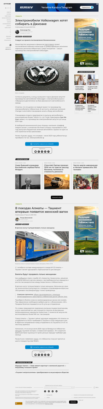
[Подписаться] (73, 387)
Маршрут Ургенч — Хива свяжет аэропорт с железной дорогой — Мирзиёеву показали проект (40, 366)
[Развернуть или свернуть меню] (10, 32)
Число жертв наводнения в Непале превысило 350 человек (85, 167)
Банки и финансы (6, 18)
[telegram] (53, 391)
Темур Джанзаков (26, 218)
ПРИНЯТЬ (73, 402)
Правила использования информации (83, 395)
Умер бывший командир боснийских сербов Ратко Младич (27, 167)
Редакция (8, 36)
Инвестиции (8, 16)
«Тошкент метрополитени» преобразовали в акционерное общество (42, 372)
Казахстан (8, 47)
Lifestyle (9, 25)
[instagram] (49, 391)
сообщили (22, 278)
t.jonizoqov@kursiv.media (26, 221)
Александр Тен (25, 30)
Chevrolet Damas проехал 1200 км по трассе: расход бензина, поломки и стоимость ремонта (56, 168)
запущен (18, 331)
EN (10, 8)
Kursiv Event (8, 27)
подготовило (49, 44)
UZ (8, 8)
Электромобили (27, 36)
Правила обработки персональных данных (85, 397)
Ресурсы (9, 19)
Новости (9, 12)
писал (30, 136)
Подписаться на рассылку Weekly (53, 385)
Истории (9, 14)
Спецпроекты (7, 40)
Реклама (8, 38)
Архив (48, 397)
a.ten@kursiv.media (25, 33)
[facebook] (45, 391)
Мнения (9, 21)
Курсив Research (7, 23)
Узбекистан (8, 49)
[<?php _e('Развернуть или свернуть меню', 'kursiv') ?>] (10, 45)
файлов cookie (49, 403)
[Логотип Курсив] (7, 3)
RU (5, 8)
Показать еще (57, 197)
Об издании (49, 395)
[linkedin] (56, 391)
